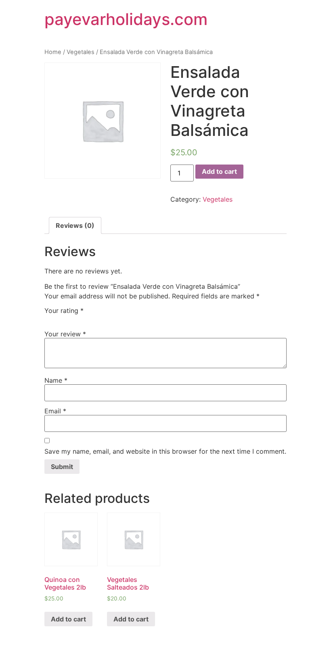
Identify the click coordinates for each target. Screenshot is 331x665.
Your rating (64, 310)
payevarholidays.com (125, 19)
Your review (65, 334)
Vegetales (80, 52)
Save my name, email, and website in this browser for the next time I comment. (165, 451)
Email (55, 411)
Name (55, 380)
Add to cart (219, 171)
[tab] (75, 225)
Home (52, 52)
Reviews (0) (75, 225)
